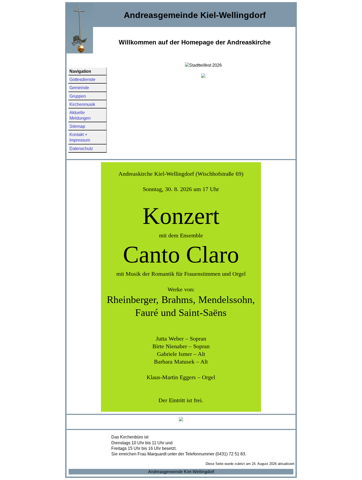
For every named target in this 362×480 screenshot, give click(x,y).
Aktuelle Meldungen (80, 115)
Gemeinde (79, 87)
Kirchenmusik (82, 104)
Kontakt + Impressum (79, 137)
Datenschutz (81, 148)
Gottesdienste (82, 79)
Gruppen (77, 96)
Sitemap (77, 126)
